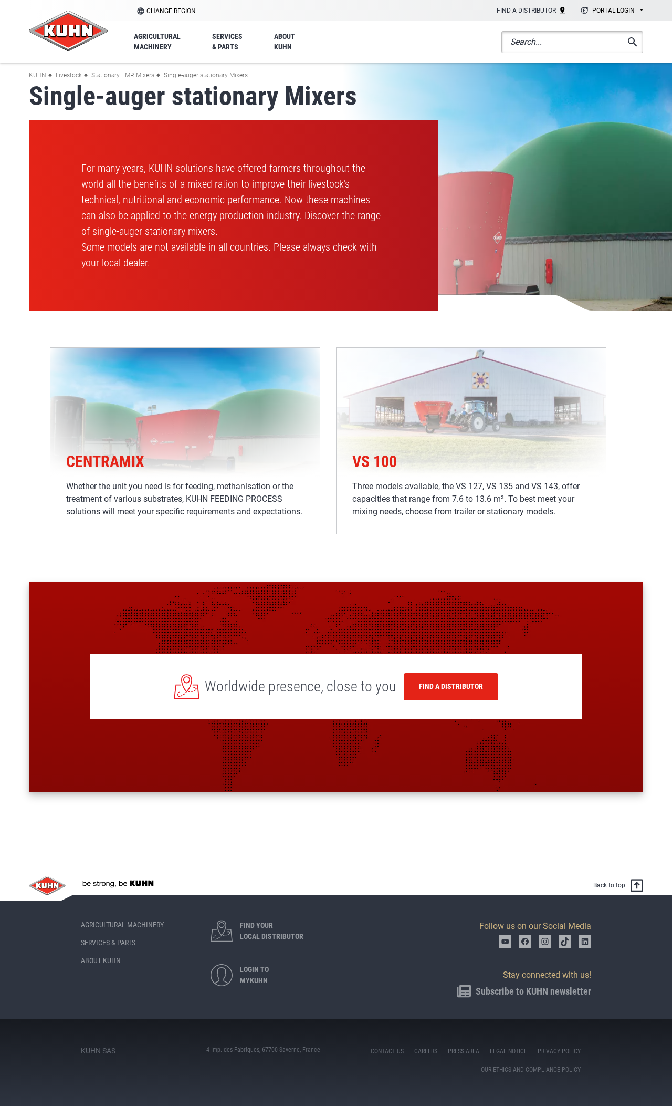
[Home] (68, 31)
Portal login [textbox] (613, 10)
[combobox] (610, 11)
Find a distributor (451, 686)
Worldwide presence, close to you (300, 686)
